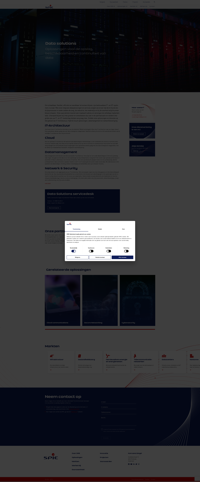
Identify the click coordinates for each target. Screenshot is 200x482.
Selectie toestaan (100, 257)
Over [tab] (123, 229)
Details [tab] (100, 229)
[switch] (91, 251)
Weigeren (77, 257)
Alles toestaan (122, 257)
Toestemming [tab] (76, 229)
